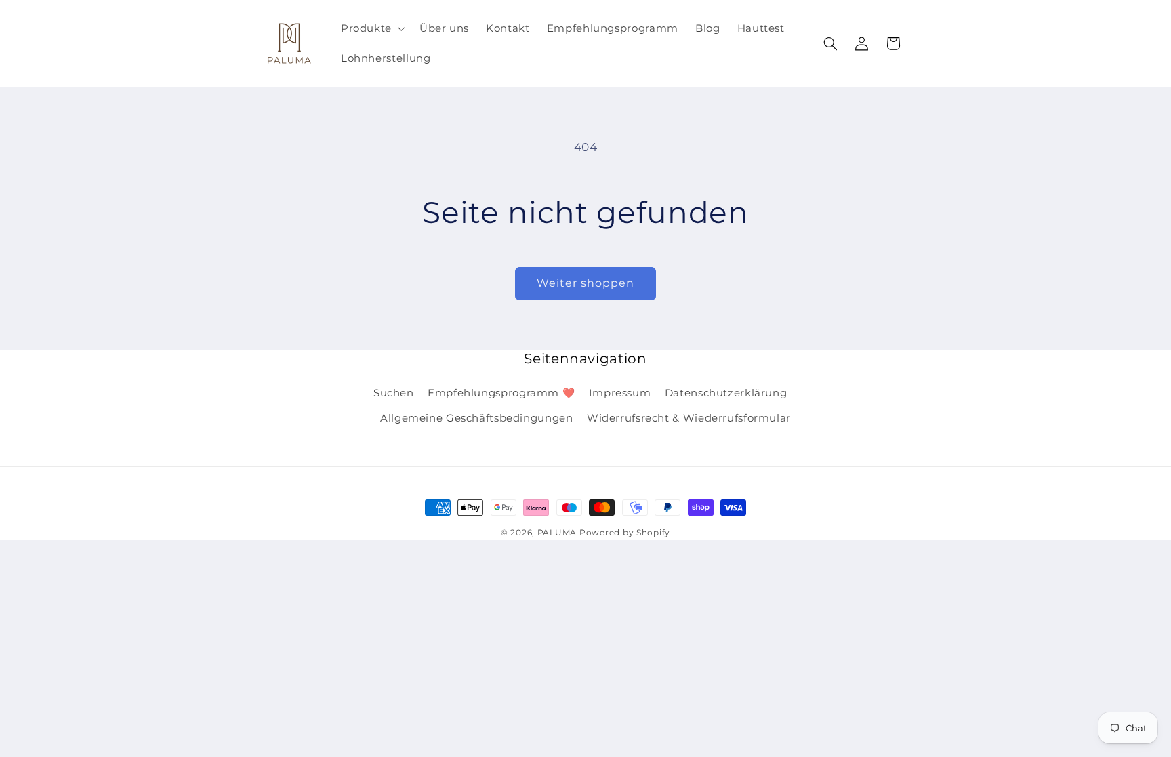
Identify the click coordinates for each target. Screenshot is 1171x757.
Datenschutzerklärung (726, 393)
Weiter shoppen (586, 283)
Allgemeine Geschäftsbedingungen (476, 418)
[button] (371, 28)
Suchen (393, 393)
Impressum (620, 393)
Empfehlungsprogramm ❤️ (501, 393)
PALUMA (557, 532)
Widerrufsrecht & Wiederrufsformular (689, 418)
